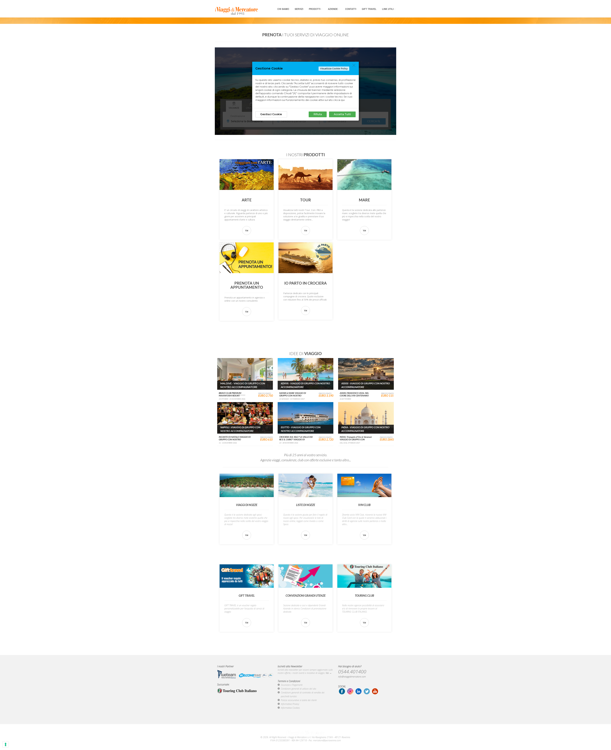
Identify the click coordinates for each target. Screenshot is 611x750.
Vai (246, 230)
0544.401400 (352, 671)
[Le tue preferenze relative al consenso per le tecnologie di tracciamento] (6, 744)
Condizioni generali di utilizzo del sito (298, 688)
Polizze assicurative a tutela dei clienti (299, 700)
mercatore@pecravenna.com (327, 740)
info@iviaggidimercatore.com (352, 676)
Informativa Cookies (290, 707)
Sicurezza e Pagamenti (291, 684)
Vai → (329, 672)
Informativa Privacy (290, 703)
